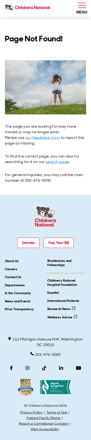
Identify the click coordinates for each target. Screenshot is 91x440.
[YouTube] (78, 368)
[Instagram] (27, 368)
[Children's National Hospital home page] (29, 8)
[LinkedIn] (61, 368)
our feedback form (42, 137)
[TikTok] (44, 368)
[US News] (25, 387)
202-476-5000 (48, 354)
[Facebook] (11, 368)
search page (57, 161)
